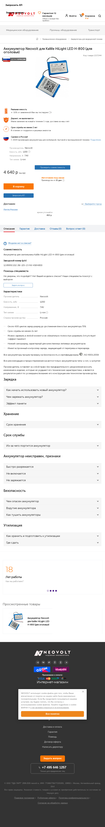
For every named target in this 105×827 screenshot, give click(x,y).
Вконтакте (43, 660)
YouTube (66, 660)
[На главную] (37, 39)
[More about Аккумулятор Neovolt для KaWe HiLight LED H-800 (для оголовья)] (15, 621)
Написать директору (52, 747)
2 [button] (51, 591)
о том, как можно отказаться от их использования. (49, 708)
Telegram (37, 660)
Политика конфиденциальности (74, 798)
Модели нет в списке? (19, 243)
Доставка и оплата (52, 727)
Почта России (11, 210)
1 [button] (48, 591)
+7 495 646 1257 (54, 767)
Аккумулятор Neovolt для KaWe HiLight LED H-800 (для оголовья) (38, 621)
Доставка (39, 228)
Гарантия (25, 228)
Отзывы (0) (55, 228)
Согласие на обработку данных (53, 803)
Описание (9, 228)
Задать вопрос (18, 285)
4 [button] (56, 591)
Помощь (52, 737)
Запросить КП (13, 5)
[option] (52, 77)
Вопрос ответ (75, 228)
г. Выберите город (92, 204)
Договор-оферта (52, 742)
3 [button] (53, 591)
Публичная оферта (46, 798)
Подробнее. (95, 140)
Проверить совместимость (52, 167)
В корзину (18, 186)
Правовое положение (24, 798)
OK (60, 660)
